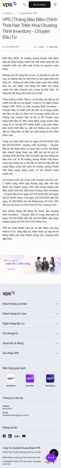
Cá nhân (7, 13)
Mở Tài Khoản (40, 5)
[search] (24, 5)
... (16, 13)
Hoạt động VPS (28, 13)
